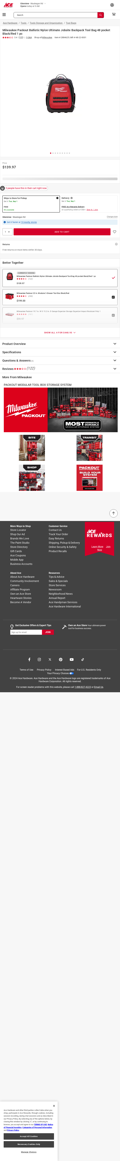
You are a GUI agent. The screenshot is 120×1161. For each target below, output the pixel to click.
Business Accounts (21, 563)
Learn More (97, 546)
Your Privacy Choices (58, 673)
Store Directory (19, 546)
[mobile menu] (4, 14)
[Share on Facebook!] (29, 659)
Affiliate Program (20, 589)
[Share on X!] (50, 659)
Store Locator (18, 530)
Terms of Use (26, 669)
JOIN (47, 632)
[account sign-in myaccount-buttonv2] (113, 5)
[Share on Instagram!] (39, 659)
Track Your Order (58, 534)
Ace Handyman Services (63, 602)
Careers (14, 585)
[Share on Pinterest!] (60, 659)
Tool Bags (71, 23)
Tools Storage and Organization (46, 23)
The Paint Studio (19, 542)
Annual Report (57, 598)
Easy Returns (56, 538)
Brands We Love (19, 538)
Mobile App (16, 559)
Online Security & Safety (63, 546)
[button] (60, 94)
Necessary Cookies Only (29, 1144)
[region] (29, 1131)
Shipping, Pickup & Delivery (64, 542)
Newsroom (55, 589)
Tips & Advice (56, 576)
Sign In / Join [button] (92, 210)
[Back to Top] (113, 513)
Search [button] (20, 15)
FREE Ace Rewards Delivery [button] (73, 207)
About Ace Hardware (22, 576)
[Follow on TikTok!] (82, 659)
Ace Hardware (10, 23)
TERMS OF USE (40, 1124)
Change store (112, 217)
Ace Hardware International (65, 606)
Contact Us (55, 530)
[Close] (54, 1106)
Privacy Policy (44, 669)
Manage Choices (28, 1152)
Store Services (57, 585)
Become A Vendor (20, 602)
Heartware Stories (20, 598)
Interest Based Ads (64, 669)
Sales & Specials (58, 581)
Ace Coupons (18, 555)
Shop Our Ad (17, 534)
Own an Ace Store (20, 593)
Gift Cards (16, 551)
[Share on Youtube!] (72, 659)
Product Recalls (58, 551)
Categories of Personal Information (37, 1127)
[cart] (115, 14)
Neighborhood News (61, 593)
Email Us (98, 687)
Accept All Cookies (29, 1136)
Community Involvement (24, 581)
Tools (24, 23)
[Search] (100, 15)
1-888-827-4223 (83, 687)
